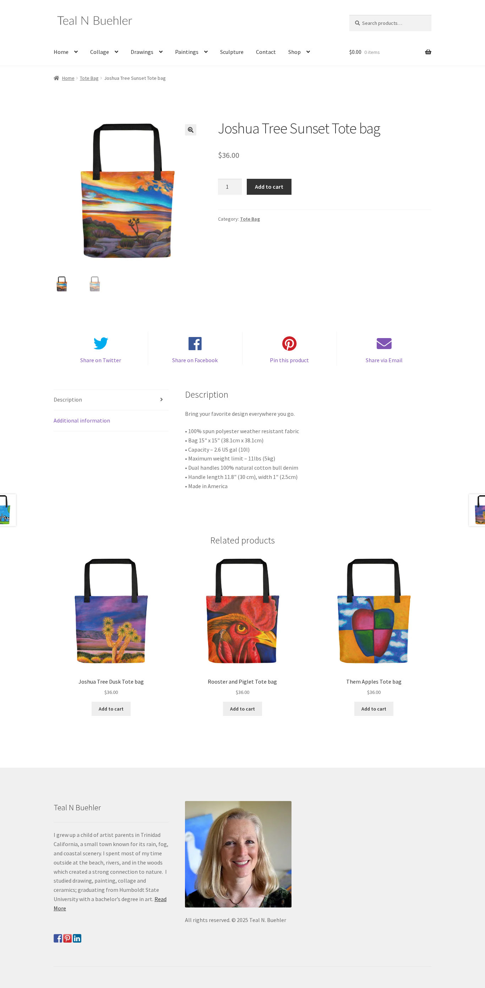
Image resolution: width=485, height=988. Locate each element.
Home (61, 51)
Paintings (186, 51)
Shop (294, 51)
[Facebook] (58, 938)
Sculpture (232, 51)
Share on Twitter (100, 360)
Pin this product (289, 360)
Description (68, 399)
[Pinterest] (67, 938)
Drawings (142, 51)
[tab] (111, 400)
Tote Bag (89, 78)
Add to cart (269, 186)
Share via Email (384, 360)
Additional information (82, 420)
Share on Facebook (195, 360)
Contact (266, 51)
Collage (99, 51)
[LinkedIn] (77, 938)
